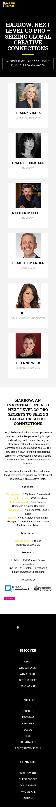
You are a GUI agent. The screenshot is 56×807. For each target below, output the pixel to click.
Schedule (28, 711)
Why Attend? (28, 674)
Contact (28, 798)
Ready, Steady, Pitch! (28, 748)
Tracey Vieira (13, 494)
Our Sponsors (28, 779)
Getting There (28, 680)
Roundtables (28, 742)
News (28, 736)
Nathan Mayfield (19, 502)
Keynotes (28, 723)
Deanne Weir (22, 540)
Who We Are (28, 686)
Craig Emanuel (14, 509)
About (28, 661)
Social (28, 730)
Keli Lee (12, 517)
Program (28, 717)
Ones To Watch (28, 773)
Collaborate (28, 785)
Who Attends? (28, 668)
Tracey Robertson (18, 498)
